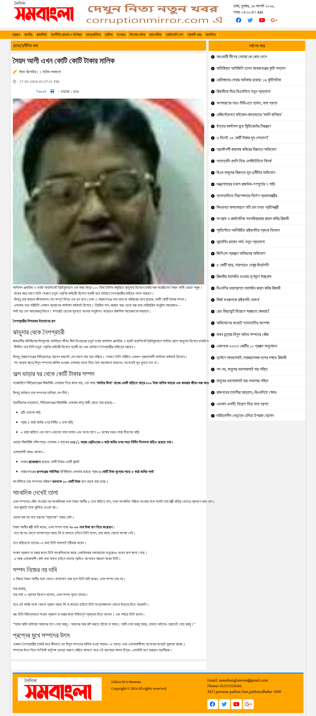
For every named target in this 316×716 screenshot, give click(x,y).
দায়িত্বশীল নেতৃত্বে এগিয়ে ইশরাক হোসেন (245, 415)
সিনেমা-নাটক (137, 34)
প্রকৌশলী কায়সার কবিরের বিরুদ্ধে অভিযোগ (246, 149)
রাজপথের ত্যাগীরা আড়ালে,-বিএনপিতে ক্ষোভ (246, 392)
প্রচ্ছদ (16, 34)
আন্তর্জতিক (93, 34)
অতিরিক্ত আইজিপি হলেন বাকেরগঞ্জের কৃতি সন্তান (251, 68)
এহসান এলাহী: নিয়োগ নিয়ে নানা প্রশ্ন (242, 404)
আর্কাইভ (210, 34)
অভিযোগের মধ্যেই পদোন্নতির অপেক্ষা (243, 322)
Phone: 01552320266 (224, 686)
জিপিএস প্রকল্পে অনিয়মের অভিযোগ (241, 253)
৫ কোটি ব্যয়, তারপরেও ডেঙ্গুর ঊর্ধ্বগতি (243, 265)
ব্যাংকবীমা (155, 34)
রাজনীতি (42, 34)
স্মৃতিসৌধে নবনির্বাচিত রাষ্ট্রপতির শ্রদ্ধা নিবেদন (248, 230)
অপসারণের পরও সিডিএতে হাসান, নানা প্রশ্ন (247, 103)
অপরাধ (121, 34)
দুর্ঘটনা (109, 34)
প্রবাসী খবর (194, 34)
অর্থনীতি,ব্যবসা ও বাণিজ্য (66, 34)
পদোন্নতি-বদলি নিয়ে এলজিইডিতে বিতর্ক (244, 160)
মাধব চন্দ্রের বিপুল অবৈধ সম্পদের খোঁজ (243, 334)
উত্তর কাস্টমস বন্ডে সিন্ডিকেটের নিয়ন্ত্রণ (244, 126)
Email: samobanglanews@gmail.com (237, 680)
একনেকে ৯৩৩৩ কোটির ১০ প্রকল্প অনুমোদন (247, 346)
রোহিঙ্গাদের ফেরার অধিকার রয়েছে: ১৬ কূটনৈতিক (249, 79)
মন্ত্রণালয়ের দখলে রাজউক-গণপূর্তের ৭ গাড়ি (246, 184)
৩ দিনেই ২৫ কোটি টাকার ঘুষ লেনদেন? (242, 137)
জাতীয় (28, 34)
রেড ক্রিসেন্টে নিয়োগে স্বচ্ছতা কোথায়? (243, 311)
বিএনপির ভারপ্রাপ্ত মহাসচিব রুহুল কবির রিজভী (248, 288)
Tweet (41, 91)
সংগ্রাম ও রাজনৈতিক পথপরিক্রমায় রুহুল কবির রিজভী (253, 218)
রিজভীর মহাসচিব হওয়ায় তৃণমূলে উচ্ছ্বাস (244, 276)
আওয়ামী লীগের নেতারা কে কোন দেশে (242, 56)
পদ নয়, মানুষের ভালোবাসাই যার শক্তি (242, 369)
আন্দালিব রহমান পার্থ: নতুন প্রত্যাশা (241, 241)
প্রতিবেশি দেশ (174, 34)
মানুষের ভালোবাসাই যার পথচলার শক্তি (242, 380)
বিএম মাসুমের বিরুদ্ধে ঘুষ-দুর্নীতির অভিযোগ (246, 172)
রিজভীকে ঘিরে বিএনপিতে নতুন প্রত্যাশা (243, 91)
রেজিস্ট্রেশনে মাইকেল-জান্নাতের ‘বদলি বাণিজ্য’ (249, 114)
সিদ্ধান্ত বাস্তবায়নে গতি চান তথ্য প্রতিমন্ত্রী (247, 207)
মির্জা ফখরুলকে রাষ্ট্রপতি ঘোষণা (238, 299)
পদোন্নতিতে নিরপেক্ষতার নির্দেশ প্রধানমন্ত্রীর (247, 195)
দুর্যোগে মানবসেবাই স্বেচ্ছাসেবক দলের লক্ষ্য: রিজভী (251, 357)
